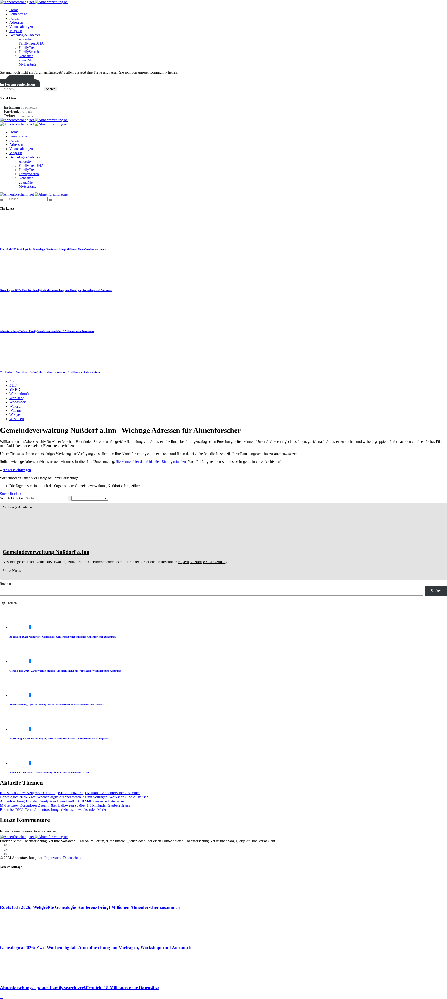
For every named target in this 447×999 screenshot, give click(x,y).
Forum (14, 18)
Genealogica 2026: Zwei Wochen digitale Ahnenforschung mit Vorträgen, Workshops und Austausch (56, 290)
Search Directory (12, 498)
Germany (220, 562)
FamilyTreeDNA (31, 43)
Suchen (5, 583)
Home (13, 10)
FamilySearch (29, 52)
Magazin (15, 31)
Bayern (183, 562)
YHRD (14, 389)
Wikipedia (16, 415)
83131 (208, 562)
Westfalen (16, 419)
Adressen (16, 22)
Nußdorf (196, 562)
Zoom (13, 381)
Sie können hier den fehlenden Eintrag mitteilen (151, 462)
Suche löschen (10, 494)
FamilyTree (27, 48)
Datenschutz (72, 858)
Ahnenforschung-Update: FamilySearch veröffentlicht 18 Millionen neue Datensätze (47, 331)
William (15, 410)
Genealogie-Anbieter (24, 35)
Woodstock (17, 402)
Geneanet (26, 56)
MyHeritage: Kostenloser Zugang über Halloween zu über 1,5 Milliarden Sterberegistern (50, 372)
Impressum (52, 858)
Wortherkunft (19, 394)
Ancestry (25, 39)
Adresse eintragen (17, 470)
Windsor (15, 406)
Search (50, 89)
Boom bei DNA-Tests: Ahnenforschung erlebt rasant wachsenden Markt (49, 772)
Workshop (16, 398)
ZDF (13, 385)
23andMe (26, 60)
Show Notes (12, 571)
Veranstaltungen (21, 27)
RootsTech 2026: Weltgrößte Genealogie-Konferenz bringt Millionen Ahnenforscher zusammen (53, 249)
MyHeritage (27, 64)
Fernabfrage (18, 14)
